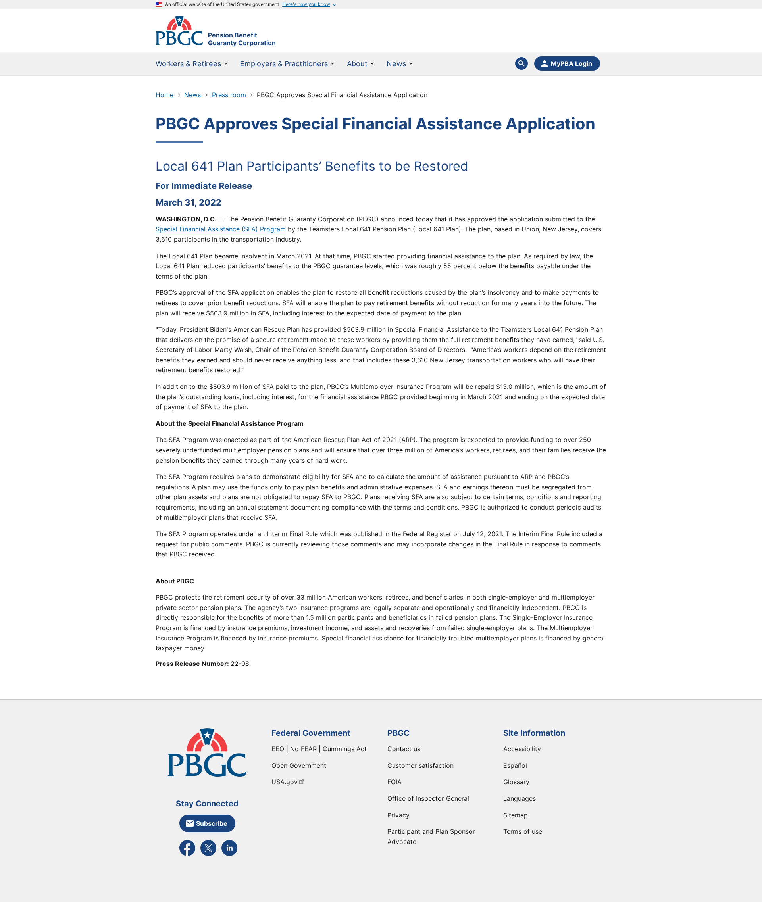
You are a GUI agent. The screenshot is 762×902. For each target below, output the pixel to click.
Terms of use (522, 831)
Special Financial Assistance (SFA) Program (221, 229)
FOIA (394, 782)
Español (515, 765)
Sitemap (515, 815)
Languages (519, 798)
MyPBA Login (571, 63)
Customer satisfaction (420, 765)
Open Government (298, 765)
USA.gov (284, 782)
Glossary (516, 782)
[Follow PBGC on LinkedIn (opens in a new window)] (229, 855)
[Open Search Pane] (521, 63)
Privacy (398, 815)
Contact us (403, 749)
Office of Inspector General (428, 798)
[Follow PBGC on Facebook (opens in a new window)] (187, 855)
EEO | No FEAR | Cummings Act (319, 749)
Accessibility (522, 749)
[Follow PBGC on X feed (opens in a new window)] (208, 855)
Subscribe (211, 823)
